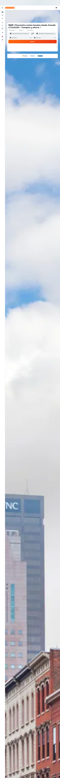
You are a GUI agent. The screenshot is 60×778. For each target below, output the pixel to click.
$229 (10, 25)
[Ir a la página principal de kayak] (9, 8)
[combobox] (31, 30)
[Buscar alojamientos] (2, 15)
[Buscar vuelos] (2, 12)
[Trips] (2, 32)
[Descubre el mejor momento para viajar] (2, 28)
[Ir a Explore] (2, 22)
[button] (2, 7)
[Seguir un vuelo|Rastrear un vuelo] (2, 25)
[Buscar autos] (2, 18)
